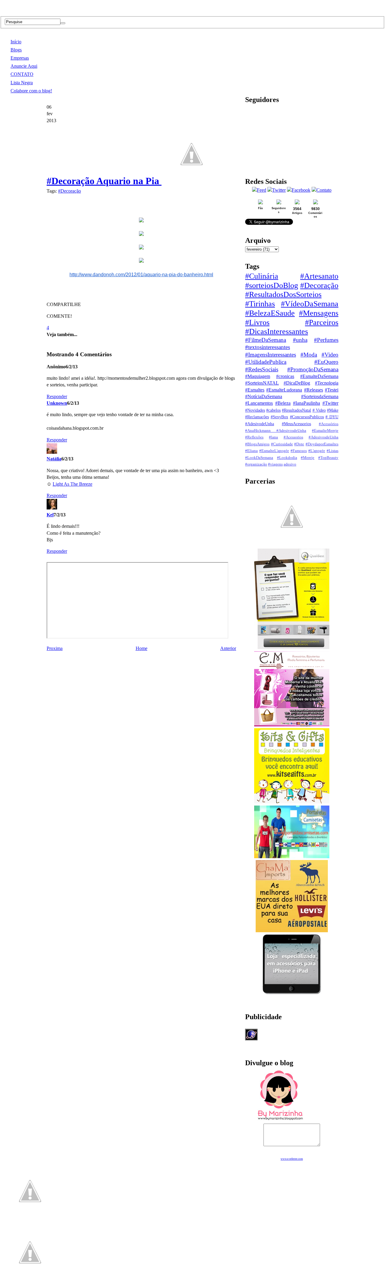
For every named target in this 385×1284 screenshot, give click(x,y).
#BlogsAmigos (257, 444)
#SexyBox (279, 416)
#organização (256, 464)
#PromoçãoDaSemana (312, 369)
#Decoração (69, 190)
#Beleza (283, 403)
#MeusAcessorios (296, 423)
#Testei (331, 389)
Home (141, 648)
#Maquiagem (257, 376)
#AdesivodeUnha (259, 423)
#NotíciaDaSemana (263, 396)
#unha (300, 340)
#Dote (299, 444)
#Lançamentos (259, 403)
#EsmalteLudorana (284, 389)
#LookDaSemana (259, 458)
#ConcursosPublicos (307, 416)
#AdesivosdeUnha (323, 437)
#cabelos (273, 410)
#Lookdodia (287, 458)
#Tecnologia (326, 382)
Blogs (16, 49)
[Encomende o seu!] (30, 1280)
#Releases (313, 389)
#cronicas (285, 376)
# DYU (331, 416)
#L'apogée (316, 451)
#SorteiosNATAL (262, 382)
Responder (57, 396)
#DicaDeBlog (297, 382)
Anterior (228, 648)
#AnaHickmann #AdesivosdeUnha (275, 431)
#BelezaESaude (270, 313)
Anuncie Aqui (24, 66)
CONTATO (22, 74)
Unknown (57, 403)
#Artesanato (319, 276)
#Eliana (251, 451)
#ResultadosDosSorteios (283, 294)
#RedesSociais (261, 369)
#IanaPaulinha (306, 403)
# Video (319, 410)
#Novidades (255, 410)
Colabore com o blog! (31, 90)
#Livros (257, 322)
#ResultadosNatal (296, 410)
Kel (50, 514)
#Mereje (307, 458)
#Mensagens (318, 313)
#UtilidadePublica (265, 362)
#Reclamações (257, 416)
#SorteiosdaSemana (319, 396)
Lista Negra (22, 82)
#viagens (275, 464)
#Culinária (261, 276)
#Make (332, 410)
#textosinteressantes (267, 347)
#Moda (308, 354)
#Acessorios (293, 437)
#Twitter (330, 403)
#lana (273, 437)
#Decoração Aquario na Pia (104, 180)
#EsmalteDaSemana (319, 376)
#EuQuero (326, 362)
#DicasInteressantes (276, 331)
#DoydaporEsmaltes (322, 444)
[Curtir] (192, 180)
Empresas (20, 57)
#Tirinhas (260, 303)
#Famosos (299, 451)
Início (16, 41)
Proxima (55, 648)
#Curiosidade (282, 444)
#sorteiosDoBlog (271, 285)
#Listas (332, 451)
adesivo (290, 464)
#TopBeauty (328, 458)
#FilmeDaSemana (265, 340)
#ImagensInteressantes (270, 354)
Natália (54, 458)
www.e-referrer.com (292, 1158)
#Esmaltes (254, 389)
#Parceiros (321, 322)
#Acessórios (328, 424)
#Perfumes (326, 340)
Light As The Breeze (72, 484)
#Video (330, 354)
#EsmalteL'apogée (274, 451)
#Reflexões (254, 437)
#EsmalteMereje (325, 431)
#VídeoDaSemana (309, 303)
